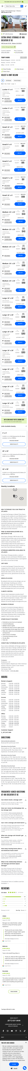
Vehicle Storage (17, 80)
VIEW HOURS (23, 57)
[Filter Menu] (2, 80)
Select (20, 100)
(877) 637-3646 (7, 732)
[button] (14, 426)
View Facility (14, 444)
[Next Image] (25, 23)
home (3, 10)
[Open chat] (25, 1068)
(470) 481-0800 (19, 52)
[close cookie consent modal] (26, 1043)
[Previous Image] (3, 23)
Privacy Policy (8, 1055)
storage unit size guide (6, 844)
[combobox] (14, 6)
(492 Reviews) (9, 34)
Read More (14, 991)
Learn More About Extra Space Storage (13, 1025)
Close (14, 1064)
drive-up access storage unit (15, 812)
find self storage (10, 10)
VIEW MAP (24, 34)
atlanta (18, 10)
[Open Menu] (2, 6)
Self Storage (8, 80)
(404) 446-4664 (5, 52)
